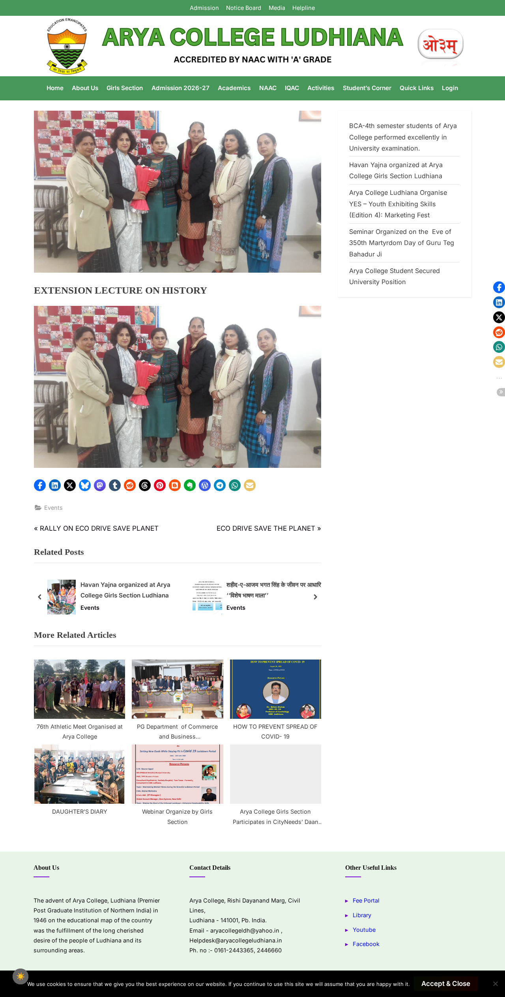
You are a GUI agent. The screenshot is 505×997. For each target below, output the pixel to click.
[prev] (40, 597)
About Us (85, 88)
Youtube (364, 929)
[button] (40, 485)
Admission (204, 7)
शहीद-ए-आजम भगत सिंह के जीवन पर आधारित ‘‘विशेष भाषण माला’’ (275, 590)
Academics (234, 88)
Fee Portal (366, 900)
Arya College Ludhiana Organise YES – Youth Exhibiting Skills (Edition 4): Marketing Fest (398, 203)
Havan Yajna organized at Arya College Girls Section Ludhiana (125, 590)
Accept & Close (445, 984)
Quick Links (417, 88)
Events (53, 507)
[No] (495, 984)
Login (450, 88)
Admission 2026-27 (180, 88)
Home (55, 88)
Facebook (366, 943)
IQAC (292, 88)
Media (277, 7)
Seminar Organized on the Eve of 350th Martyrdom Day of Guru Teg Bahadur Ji (401, 243)
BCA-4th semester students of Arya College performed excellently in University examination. (403, 137)
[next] (315, 597)
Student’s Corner (367, 88)
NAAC (268, 88)
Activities (320, 88)
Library (362, 915)
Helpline (303, 7)
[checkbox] (20, 976)
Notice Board (243, 7)
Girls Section (125, 88)
